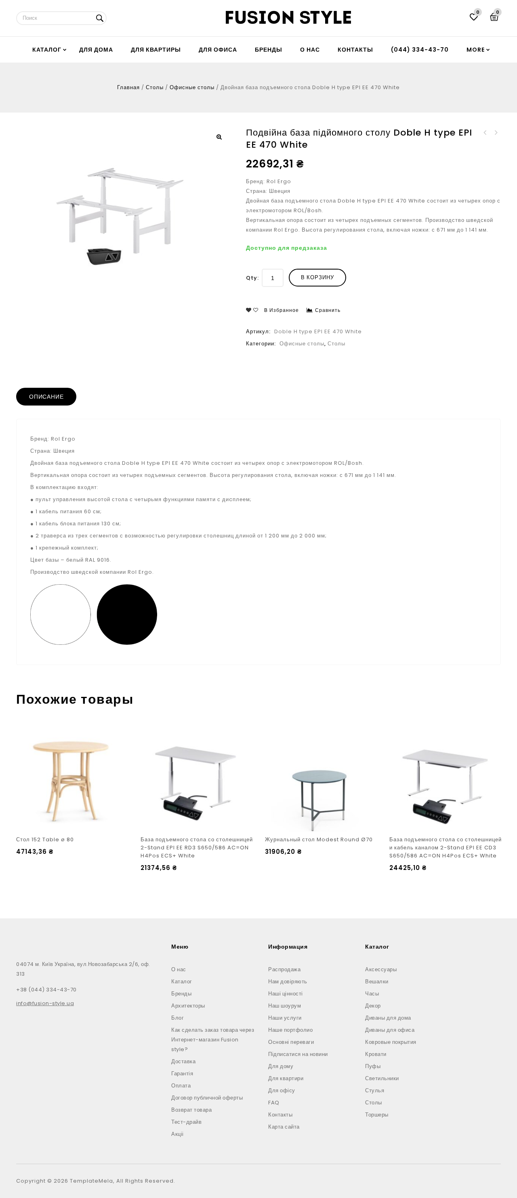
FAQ (274, 1102)
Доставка (183, 1061)
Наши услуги (285, 1018)
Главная (128, 87)
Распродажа (284, 969)
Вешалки (377, 981)
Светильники (382, 1078)
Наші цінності (285, 993)
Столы (155, 87)
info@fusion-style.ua (45, 1003)
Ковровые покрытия (390, 1042)
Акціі (177, 1134)
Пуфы (372, 1066)
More (476, 50)
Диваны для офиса (389, 1030)
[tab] (46, 397)
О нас (310, 50)
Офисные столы (192, 87)
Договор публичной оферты (207, 1098)
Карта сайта (284, 1127)
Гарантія (182, 1073)
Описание (46, 397)
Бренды (268, 50)
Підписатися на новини (298, 1054)
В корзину (317, 277)
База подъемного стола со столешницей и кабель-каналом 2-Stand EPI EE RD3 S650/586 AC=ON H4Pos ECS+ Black (495, 132)
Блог (177, 1018)
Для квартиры (156, 50)
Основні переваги (291, 1042)
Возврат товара (191, 1110)
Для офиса (218, 50)
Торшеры (377, 1115)
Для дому (280, 1066)
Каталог (46, 50)
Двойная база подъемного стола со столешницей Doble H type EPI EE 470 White (485, 132)
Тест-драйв (186, 1122)
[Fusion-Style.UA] (288, 17)
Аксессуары (381, 969)
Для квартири (285, 1078)
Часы (372, 993)
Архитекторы (188, 1006)
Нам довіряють (287, 981)
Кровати (376, 1054)
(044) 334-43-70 (420, 50)
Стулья (374, 1090)
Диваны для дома (388, 1018)
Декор (373, 1006)
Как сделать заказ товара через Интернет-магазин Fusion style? (212, 1039)
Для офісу (281, 1090)
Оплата (181, 1085)
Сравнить (327, 310)
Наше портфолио (290, 1030)
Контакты (355, 50)
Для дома (96, 50)
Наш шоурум (284, 1006)
